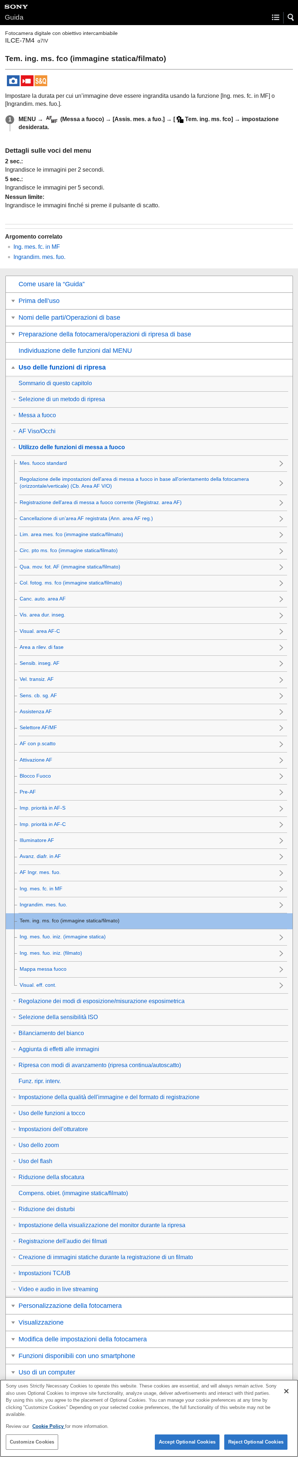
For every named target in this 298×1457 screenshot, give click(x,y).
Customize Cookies (32, 1442)
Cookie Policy (48, 1426)
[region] (149, 1418)
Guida (14, 17)
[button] (291, 17)
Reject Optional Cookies (255, 1442)
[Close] (286, 1391)
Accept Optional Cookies (187, 1442)
